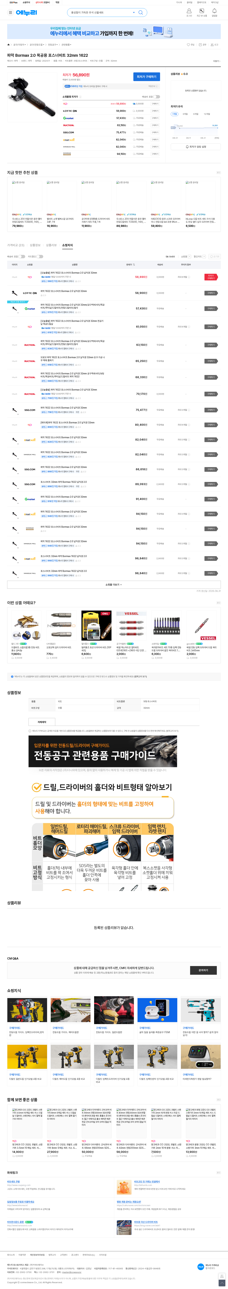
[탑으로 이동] (222, 1283)
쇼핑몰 (184, 256)
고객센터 (63, 1255)
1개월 (174, 114)
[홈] (8, 44)
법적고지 (52, 1255)
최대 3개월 (182, 410)
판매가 (129, 264)
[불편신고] (222, 1276)
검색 (141, 13)
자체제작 (42, 722)
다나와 (179, 2)
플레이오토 (201, 2)
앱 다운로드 (212, 1266)
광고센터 (75, 1255)
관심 (192, 44)
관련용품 (66, 44)
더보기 (216, 61)
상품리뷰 (51, 245)
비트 (60, 701)
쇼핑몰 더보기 (112, 584)
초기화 (216, 256)
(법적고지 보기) (140, 676)
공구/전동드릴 (36, 44)
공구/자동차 (18, 44)
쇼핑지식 (26, 2)
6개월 (195, 114)
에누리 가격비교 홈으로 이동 (26, 12)
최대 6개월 (182, 277)
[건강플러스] (13, 2)
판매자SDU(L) (89, 1255)
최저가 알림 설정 (198, 146)
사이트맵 (102, 1255)
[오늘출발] (170, 256)
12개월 (207, 114)
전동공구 (52, 44)
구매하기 (211, 293)
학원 (57, 2)
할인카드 (198, 256)
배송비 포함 (147, 96)
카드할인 (32, 256)
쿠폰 (77, 412)
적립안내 (151, 86)
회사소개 (11, 1255)
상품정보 (35, 245)
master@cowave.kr (71, 1272)
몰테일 (189, 2)
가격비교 (15, 245)
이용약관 (22, 1255)
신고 (79, 281)
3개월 (185, 114)
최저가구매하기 (211, 277)
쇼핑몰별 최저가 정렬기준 (80, 97)
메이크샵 (214, 2)
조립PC (43, 2)
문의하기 (203, 970)
